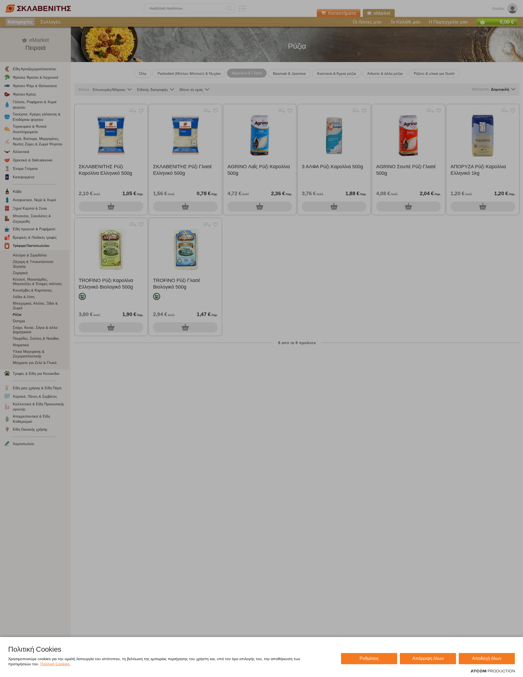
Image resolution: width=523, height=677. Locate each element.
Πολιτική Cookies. (55, 664)
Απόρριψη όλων (428, 658)
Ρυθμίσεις (369, 658)
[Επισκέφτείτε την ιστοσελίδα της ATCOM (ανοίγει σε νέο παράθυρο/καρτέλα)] (493, 671)
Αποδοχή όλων (486, 658)
